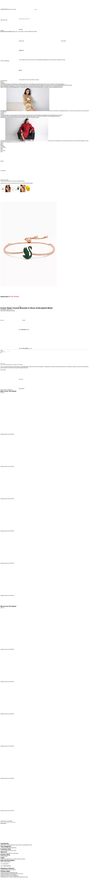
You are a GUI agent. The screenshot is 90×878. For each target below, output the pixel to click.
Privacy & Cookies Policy (14, 858)
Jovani (57, 85)
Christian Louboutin (50, 84)
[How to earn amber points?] (9, 334)
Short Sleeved (15, 117)
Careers (6, 853)
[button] (2, 30)
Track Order (13, 850)
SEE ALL (2, 392)
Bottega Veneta (28, 844)
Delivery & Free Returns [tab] (18, 364)
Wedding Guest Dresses (57, 115)
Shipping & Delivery (4, 869)
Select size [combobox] (2, 351)
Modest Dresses (48, 115)
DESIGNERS (3, 110)
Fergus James (26, 85)
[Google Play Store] (13, 872)
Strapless (37, 117)
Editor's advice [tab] (3, 364)
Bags (8, 847)
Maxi (5, 117)
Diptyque (62, 84)
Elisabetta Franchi (12, 85)
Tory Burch (33, 87)
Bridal (7, 115)
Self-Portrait (11, 87)
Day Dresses (18, 115)
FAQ (6, 850)
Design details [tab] (8, 364)
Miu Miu (40, 86)
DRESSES (2, 140)
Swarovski (4, 296)
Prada (61, 86)
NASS (46, 86)
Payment (9, 850)
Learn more (30, 348)
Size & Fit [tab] (12, 364)
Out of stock (2, 363)
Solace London (20, 87)
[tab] (2, 188)
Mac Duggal (9, 86)
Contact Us (2, 850)
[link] (32, 31)
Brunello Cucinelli (28, 84)
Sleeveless (20, 117)
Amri (6, 116)
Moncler (43, 86)
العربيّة (35, 9)
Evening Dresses (25, 115)
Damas (58, 84)
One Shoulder (32, 117)
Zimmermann (59, 87)
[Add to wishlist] (14, 359)
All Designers (3, 84)
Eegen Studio (10, 116)
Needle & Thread (51, 86)
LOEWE (65, 85)
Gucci (44, 85)
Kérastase (61, 85)
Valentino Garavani (49, 87)
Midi (3, 117)
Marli (33, 86)
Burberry (34, 84)
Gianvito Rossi (32, 85)
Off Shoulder (26, 117)
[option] (45, 352)
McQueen (36, 86)
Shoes (5, 847)
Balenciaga (22, 84)
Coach (55, 84)
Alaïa (7, 84)
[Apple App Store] (4, 872)
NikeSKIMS (57, 86)
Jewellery (14, 847)
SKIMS (15, 87)
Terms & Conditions (4, 858)
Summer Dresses (32, 115)
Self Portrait (41, 116)
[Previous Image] (9, 197)
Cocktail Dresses (11, 115)
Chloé (44, 84)
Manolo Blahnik (22, 86)
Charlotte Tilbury (39, 84)
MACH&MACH (3, 86)
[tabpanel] (45, 367)
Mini (1, 117)
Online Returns (12, 869)
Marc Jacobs (29, 86)
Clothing (2, 847)
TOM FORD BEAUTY (40, 87)
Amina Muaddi (12, 84)
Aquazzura (17, 84)
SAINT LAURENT (4, 87)
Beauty (10, 847)
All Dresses (3, 115)
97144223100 (15, 875)
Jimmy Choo (53, 85)
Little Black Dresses (40, 115)
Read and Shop (3, 856)
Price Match (22, 858)
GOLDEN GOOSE (39, 85)
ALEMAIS (2, 116)
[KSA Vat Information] (5, 861)
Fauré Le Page (19, 85)
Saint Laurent (22, 844)
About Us (2, 853)
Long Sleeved (9, 117)
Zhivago (55, 87)
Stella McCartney (27, 87)
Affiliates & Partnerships (13, 853)
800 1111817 (14, 874)
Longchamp (69, 85)
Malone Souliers (15, 86)
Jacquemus (48, 85)
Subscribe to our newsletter (6, 821)
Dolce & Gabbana (4, 85)
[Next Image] (9, 291)
